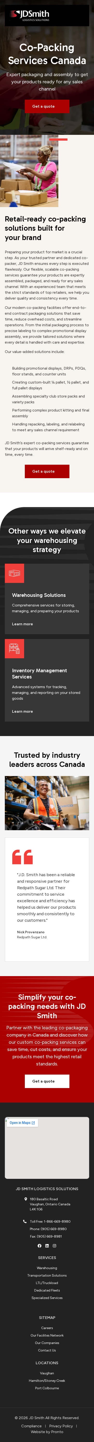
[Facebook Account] (39, 1246)
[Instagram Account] (54, 1246)
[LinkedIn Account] (47, 1246)
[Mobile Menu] (80, 16)
